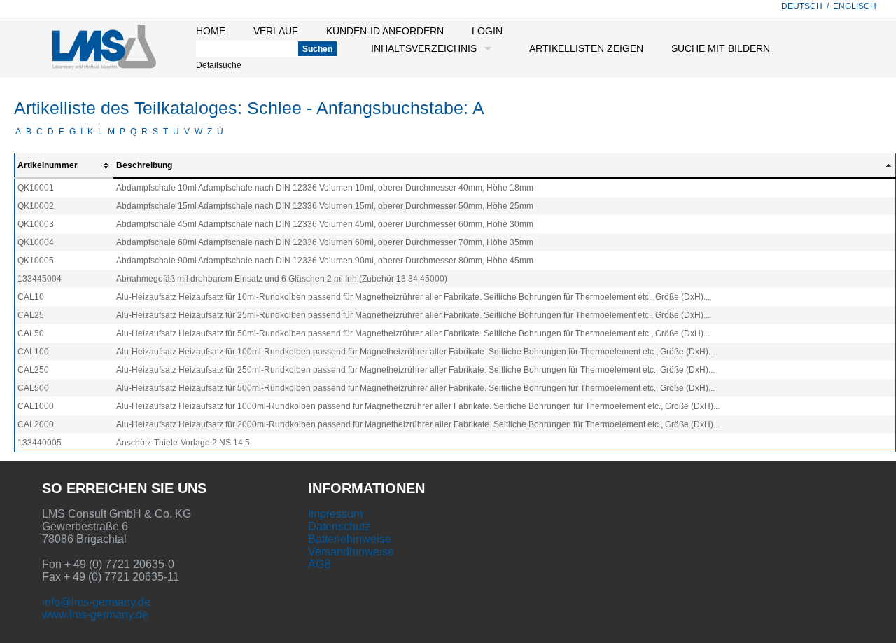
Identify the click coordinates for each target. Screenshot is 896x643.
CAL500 (33, 388)
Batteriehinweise (349, 539)
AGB (320, 564)
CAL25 (31, 315)
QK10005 (36, 260)
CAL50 (31, 333)
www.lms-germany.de (95, 615)
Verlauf (275, 30)
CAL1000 (36, 406)
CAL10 (31, 297)
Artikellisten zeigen (586, 48)
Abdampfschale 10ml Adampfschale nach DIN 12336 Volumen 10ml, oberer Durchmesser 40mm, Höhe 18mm (324, 188)
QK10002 (36, 206)
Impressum (335, 514)
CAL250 (33, 370)
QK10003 (36, 224)
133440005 (40, 443)
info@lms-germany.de (96, 602)
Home (210, 30)
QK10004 (36, 242)
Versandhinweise (351, 552)
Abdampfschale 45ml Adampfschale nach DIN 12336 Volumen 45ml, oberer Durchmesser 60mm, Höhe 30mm (324, 224)
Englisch (854, 6)
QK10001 (36, 188)
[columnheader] (64, 165)
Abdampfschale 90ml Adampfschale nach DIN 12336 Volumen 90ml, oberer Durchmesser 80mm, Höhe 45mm (324, 260)
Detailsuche (218, 65)
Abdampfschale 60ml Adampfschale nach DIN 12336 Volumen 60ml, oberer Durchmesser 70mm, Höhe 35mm (324, 242)
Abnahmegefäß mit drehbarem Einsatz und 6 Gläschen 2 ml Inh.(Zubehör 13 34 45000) (281, 279)
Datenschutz (339, 526)
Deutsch (801, 6)
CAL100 (33, 352)
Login (487, 30)
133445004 (40, 279)
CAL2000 (36, 424)
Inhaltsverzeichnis (424, 48)
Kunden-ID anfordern (385, 30)
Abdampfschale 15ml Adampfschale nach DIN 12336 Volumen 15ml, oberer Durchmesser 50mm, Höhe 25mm (324, 206)
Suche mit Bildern (720, 48)
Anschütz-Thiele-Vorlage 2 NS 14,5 (183, 443)
